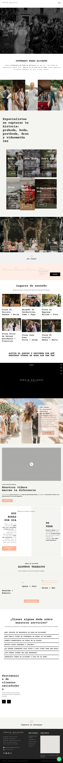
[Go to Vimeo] (4, 753)
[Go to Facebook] (8, 753)
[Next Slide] (9, 701)
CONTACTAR (47, 432)
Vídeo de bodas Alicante (10, 742)
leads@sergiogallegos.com (11, 747)
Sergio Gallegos (32, 741)
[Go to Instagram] (11, 753)
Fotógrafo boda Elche (9, 738)
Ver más (13, 173)
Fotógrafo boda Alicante (10, 736)
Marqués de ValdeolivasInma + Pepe (28, 312)
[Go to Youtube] (6, 753)
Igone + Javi (29, 586)
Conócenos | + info (9, 548)
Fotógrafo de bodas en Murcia (11, 740)
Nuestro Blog (32, 743)
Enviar (55, 274)
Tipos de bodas (32, 739)
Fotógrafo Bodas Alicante (33, 737)
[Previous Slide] (4, 701)
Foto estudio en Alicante (10, 744)
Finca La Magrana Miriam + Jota (50, 312)
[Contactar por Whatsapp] (59, 759)
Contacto (31, 746)
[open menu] (59, 2)
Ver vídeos (7, 500)
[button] (2, 95)
